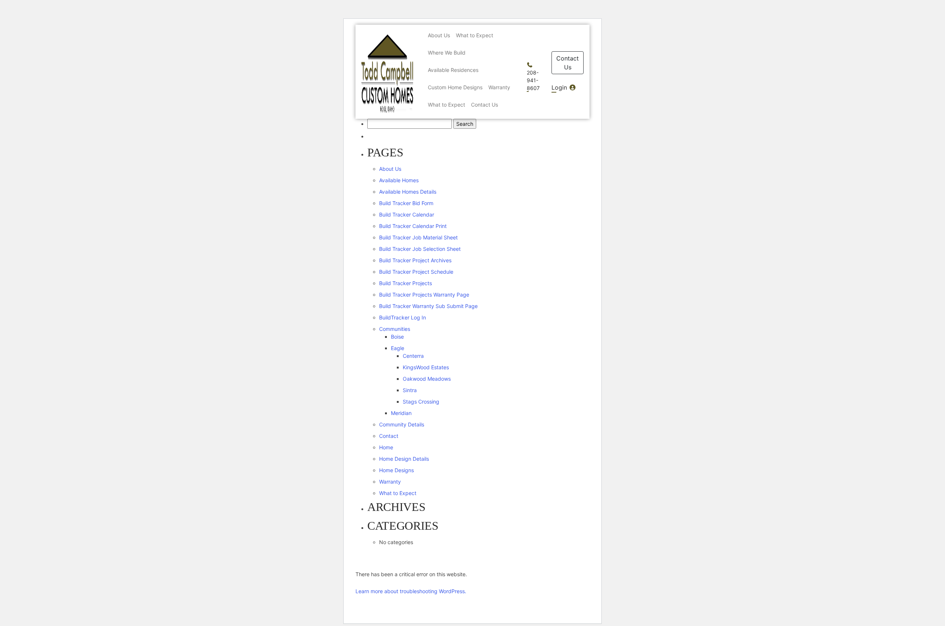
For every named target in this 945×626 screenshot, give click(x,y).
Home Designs (396, 470)
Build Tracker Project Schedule (416, 272)
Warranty (390, 481)
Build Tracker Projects (405, 283)
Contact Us (567, 63)
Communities (394, 329)
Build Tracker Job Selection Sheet (420, 249)
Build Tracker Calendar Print (413, 226)
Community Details (401, 424)
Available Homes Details (407, 192)
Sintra (410, 390)
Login (560, 87)
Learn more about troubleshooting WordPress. (410, 591)
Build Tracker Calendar (406, 214)
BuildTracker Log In (402, 317)
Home (386, 447)
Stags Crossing (421, 401)
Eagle (397, 348)
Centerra (413, 356)
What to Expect (397, 493)
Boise (397, 336)
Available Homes (399, 180)
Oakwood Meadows (427, 379)
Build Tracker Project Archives (415, 260)
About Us (390, 169)
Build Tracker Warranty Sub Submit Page (428, 306)
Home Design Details (404, 459)
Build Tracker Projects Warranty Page (424, 294)
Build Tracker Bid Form (406, 203)
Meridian (401, 413)
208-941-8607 (533, 80)
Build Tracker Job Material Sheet (418, 237)
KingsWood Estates (426, 367)
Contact (388, 436)
